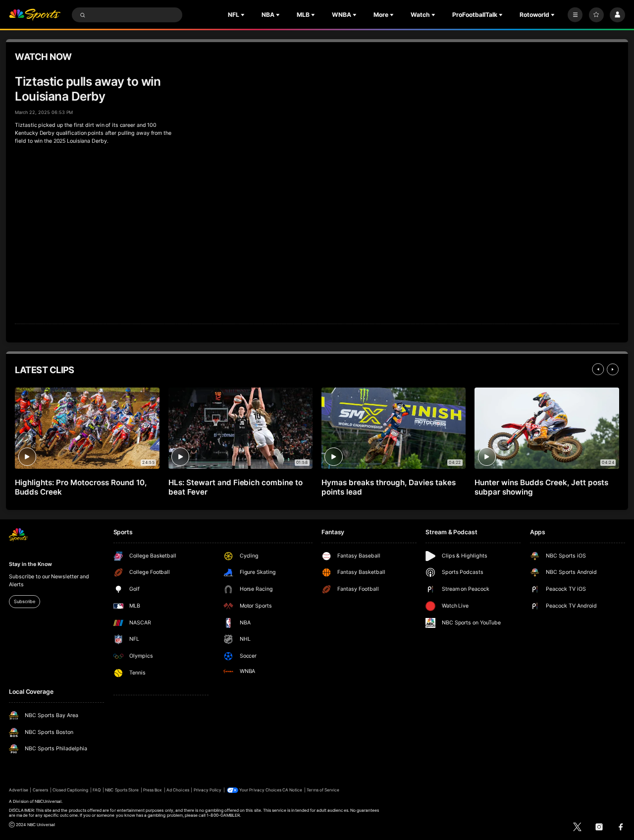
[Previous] (598, 369)
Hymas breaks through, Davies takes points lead (388, 487)
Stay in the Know (30, 564)
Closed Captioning (71, 789)
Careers (40, 789)
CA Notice (292, 789)
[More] (575, 14)
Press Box (152, 789)
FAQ (97, 789)
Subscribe (24, 601)
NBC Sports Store (122, 789)
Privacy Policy (208, 789)
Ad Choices (177, 789)
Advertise (18, 789)
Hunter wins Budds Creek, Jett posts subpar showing (541, 487)
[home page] (34, 15)
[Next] (613, 369)
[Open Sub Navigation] (244, 15)
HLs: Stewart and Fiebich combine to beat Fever (235, 487)
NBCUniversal (48, 801)
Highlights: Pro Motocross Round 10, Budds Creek (80, 487)
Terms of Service (323, 789)
